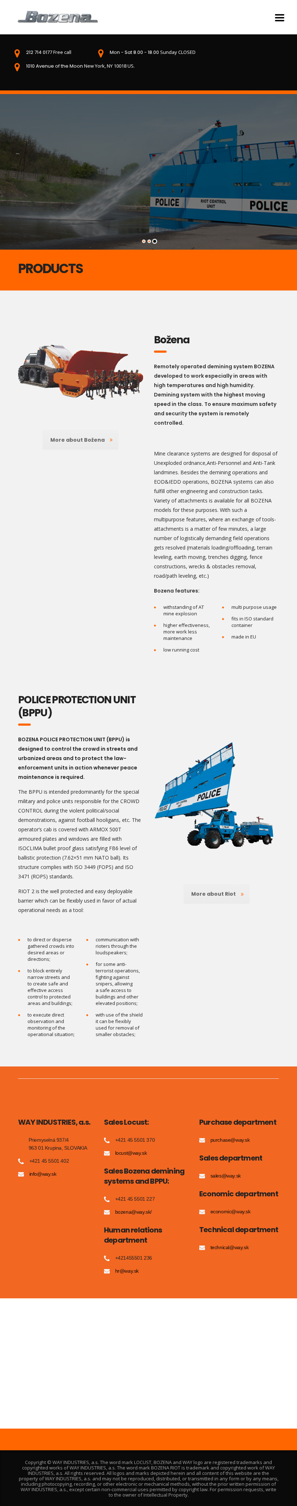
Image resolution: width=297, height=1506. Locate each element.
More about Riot (213, 894)
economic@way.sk (230, 1211)
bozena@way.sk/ (133, 1212)
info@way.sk (43, 1174)
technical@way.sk (229, 1247)
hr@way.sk (127, 1271)
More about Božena (77, 440)
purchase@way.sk (230, 1140)
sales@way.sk (225, 1176)
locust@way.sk (131, 1153)
